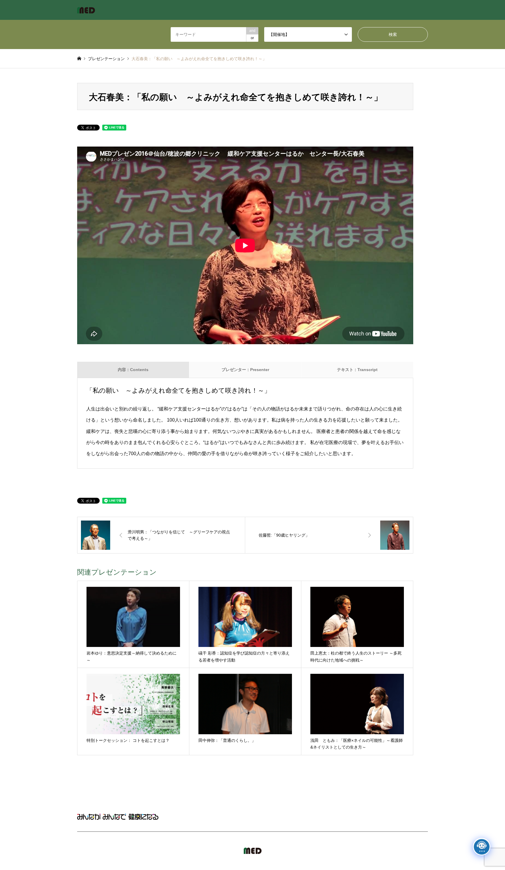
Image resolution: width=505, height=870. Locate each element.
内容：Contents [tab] (133, 369)
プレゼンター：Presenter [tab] (245, 369)
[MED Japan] (86, 10)
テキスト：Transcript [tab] (357, 369)
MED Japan (377, 850)
